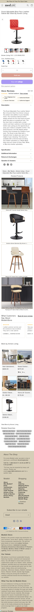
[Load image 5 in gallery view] (16, 50)
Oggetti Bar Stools (11, 444)
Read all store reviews (25, 316)
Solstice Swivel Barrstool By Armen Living (9, 414)
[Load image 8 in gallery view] (26, 50)
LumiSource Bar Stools (10, 441)
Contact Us (7, 489)
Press (5, 485)
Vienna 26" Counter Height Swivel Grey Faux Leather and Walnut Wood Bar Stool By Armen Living (24, 392)
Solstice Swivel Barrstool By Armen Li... (17, 243)
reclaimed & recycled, (20, 545)
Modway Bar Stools (24, 441)
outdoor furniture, (22, 543)
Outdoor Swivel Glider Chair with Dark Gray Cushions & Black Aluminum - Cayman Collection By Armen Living (9, 392)
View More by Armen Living (9, 424)
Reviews (6, 497)
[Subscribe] (28, 515)
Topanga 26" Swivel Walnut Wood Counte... (17, 309)
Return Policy (22, 490)
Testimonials (8, 487)
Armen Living (5, 55)
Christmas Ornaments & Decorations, (13, 547)
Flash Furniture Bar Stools (23, 433)
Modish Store (12, 531)
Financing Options (21, 493)
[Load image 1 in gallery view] (6, 50)
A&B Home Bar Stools (9, 431)
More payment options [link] (8, 86)
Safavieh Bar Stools (23, 444)
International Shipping (22, 488)
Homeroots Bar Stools (11, 436)
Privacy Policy (8, 495)
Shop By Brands (23, 495)
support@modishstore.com (15, 471)
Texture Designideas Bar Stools (17, 446)
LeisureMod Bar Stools (23, 438)
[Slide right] (32, 51)
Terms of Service (9, 494)
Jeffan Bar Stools (24, 436)
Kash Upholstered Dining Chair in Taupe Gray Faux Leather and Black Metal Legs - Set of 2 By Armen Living (9, 366)
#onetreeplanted (23, 460)
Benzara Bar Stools (9, 433)
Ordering (21, 484)
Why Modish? (8, 484)
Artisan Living (8, 492)
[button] (2, 5)
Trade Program (8, 490)
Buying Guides (23, 497)
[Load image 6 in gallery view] (21, 50)
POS (16, 531)
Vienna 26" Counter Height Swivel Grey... (17, 210)
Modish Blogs (23, 499)
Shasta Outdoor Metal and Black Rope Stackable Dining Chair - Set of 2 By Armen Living (24, 366)
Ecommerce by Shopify (23, 531)
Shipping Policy (23, 485)
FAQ (19, 482)
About (6, 482)
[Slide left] (2, 51)
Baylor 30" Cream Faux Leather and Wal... (17, 276)
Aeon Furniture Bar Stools (24, 431)
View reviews (24, 93)
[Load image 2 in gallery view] (11, 50)
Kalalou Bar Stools (10, 438)
